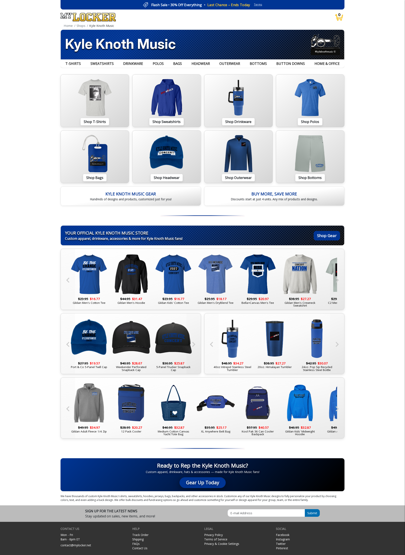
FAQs (136, 544)
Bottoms (258, 63)
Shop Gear (327, 235)
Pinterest (282, 548)
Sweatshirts (102, 63)
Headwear (201, 63)
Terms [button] (258, 4)
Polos (158, 63)
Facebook (282, 535)
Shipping (138, 539)
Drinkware (133, 63)
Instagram (283, 539)
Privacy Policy (213, 535)
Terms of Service (215, 539)
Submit (312, 513)
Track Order (140, 535)
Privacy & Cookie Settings (221, 544)
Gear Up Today (202, 482)
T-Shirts (73, 63)
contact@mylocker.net (76, 545)
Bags (177, 63)
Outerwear (229, 63)
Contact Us (139, 548)
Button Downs (290, 63)
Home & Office (327, 63)
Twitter (281, 544)
